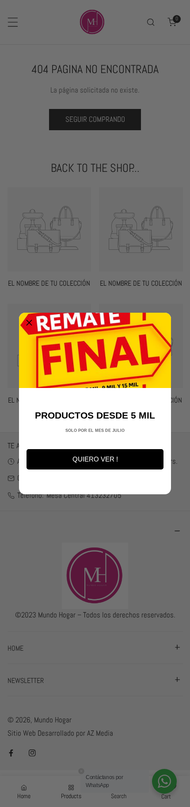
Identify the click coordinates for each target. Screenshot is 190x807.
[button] (29, 322)
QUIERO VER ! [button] (95, 459)
